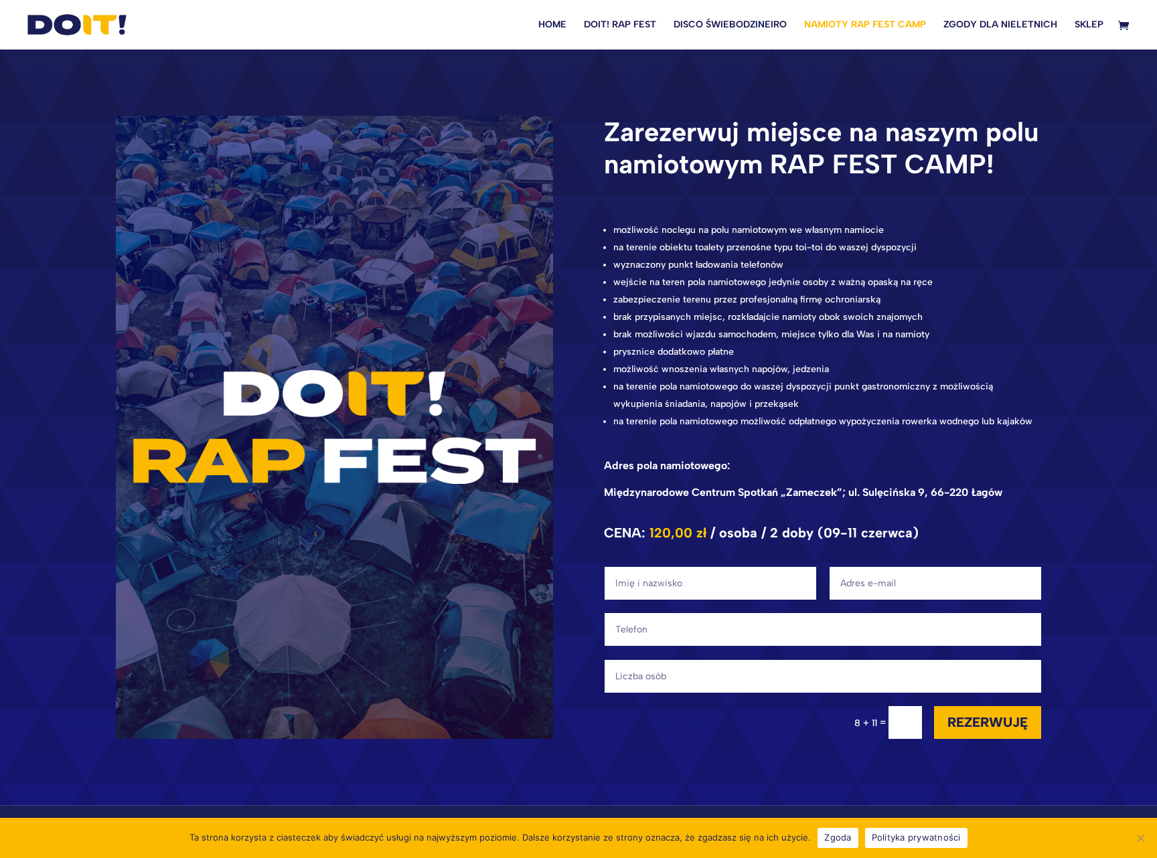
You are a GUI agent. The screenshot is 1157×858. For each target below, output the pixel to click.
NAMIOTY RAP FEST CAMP (865, 25)
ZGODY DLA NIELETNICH (1000, 25)
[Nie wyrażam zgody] (1140, 838)
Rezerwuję (987, 722)
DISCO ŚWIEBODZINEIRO (730, 25)
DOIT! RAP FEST (620, 25)
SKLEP (1089, 25)
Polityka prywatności (916, 837)
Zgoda (837, 837)
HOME (552, 25)
